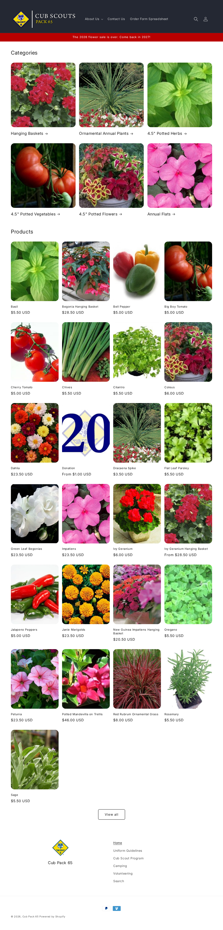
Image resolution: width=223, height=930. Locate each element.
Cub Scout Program (128, 858)
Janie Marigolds (73, 629)
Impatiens (69, 548)
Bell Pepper (121, 306)
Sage (14, 795)
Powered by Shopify (52, 916)
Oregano (170, 629)
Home (117, 843)
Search (118, 881)
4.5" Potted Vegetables (33, 214)
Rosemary (171, 714)
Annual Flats (159, 214)
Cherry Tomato (22, 387)
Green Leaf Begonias (26, 548)
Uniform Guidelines (127, 850)
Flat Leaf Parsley (176, 468)
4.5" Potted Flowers (98, 214)
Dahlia (15, 468)
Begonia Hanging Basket (80, 306)
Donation (68, 468)
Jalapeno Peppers (24, 629)
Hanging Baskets (27, 133)
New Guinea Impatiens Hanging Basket (136, 631)
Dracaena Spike (124, 468)
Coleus (169, 387)
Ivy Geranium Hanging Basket (186, 548)
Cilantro (119, 387)
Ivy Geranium (122, 548)
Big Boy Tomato (175, 306)
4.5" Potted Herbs (164, 133)
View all (111, 814)
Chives (67, 387)
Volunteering (123, 873)
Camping (120, 866)
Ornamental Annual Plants (103, 133)
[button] (93, 18)
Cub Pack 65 (30, 916)
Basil (14, 306)
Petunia (16, 714)
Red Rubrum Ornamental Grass (135, 714)
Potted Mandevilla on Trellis (82, 714)
